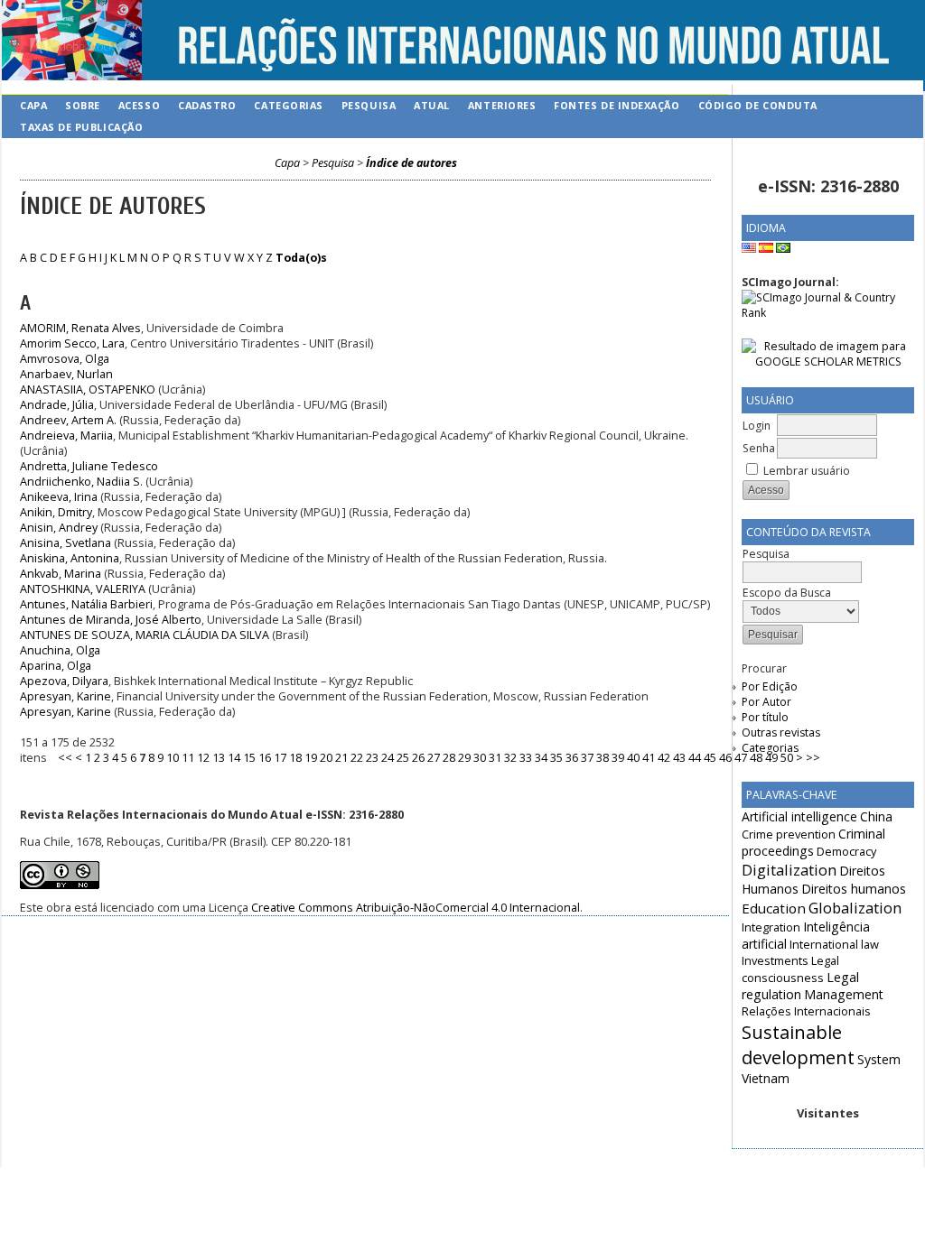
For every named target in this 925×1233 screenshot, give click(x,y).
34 (541, 757)
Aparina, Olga (55, 665)
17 (280, 757)
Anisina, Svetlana (65, 543)
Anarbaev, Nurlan (66, 374)
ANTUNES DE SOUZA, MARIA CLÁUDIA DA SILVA (144, 635)
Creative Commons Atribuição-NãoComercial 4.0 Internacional (415, 907)
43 (679, 757)
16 (264, 757)
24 (387, 757)
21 (341, 757)
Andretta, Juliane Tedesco (89, 466)
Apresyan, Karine (65, 696)
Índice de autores (411, 163)
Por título (765, 717)
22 (356, 757)
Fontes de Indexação (616, 105)
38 (602, 757)
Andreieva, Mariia (66, 435)
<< (65, 757)
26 (418, 757)
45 (710, 757)
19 (310, 757)
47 (740, 757)
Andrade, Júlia (57, 405)
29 (464, 757)
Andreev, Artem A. (68, 420)
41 (648, 757)
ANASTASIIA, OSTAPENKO (87, 389)
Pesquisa (368, 105)
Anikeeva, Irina (59, 497)
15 (249, 757)
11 (188, 757)
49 (771, 757)
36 (571, 757)
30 (479, 757)
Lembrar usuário (806, 470)
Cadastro (207, 105)
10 (172, 757)
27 (433, 757)
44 (694, 757)
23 (372, 757)
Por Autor (766, 701)
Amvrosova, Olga (64, 358)
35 (556, 757)
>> (813, 757)
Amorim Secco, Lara (72, 343)
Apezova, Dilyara (64, 681)
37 (587, 757)
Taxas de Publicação (81, 127)
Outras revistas (781, 732)
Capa (33, 105)
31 (495, 757)
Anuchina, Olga (60, 650)
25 (403, 757)
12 (203, 757)
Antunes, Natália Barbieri (86, 604)
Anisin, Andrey (59, 527)
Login (757, 425)
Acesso (139, 105)
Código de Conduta (758, 105)
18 (295, 757)
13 (218, 757)
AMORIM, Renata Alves (80, 328)
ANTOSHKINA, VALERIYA (82, 589)
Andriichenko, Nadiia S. (81, 481)
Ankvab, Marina (60, 573)
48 (756, 757)
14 (234, 757)
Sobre (82, 105)
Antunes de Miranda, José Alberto (110, 619)
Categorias (770, 748)
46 (725, 757)
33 (525, 757)
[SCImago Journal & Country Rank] (828, 312)
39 (618, 757)
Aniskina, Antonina (69, 558)
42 (664, 757)
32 (510, 757)
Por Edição (770, 686)
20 (326, 757)
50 (786, 757)
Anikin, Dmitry (56, 512)
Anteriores (502, 105)
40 (633, 757)
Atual (432, 105)
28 (449, 757)
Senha (759, 448)
